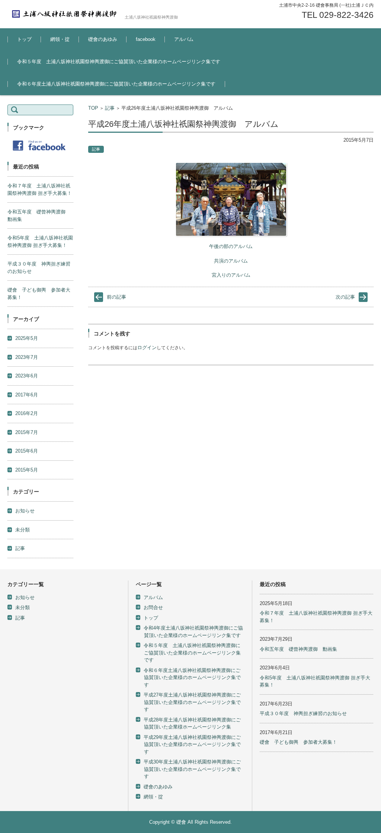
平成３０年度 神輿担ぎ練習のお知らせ (303, 713)
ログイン (147, 347)
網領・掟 (60, 39)
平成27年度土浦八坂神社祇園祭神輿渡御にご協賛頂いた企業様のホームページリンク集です (192, 702)
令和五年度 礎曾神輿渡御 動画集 (298, 649)
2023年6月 (26, 376)
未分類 (22, 530)
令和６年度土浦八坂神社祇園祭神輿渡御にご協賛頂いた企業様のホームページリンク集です (116, 84)
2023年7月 (26, 357)
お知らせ (25, 511)
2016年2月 (26, 413)
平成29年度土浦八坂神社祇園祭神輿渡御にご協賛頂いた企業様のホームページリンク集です (192, 744)
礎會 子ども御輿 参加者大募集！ (298, 742)
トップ (24, 39)
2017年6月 (26, 395)
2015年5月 (26, 470)
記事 (110, 108)
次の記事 (345, 297)
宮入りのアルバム (231, 275)
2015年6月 (26, 451)
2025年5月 (26, 338)
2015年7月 (26, 432)
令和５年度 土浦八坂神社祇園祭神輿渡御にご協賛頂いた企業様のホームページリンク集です (118, 61)
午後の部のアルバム (231, 246)
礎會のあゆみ (102, 39)
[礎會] (63, 14)
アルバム (183, 39)
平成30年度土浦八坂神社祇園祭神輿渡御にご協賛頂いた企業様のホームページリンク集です (192, 769)
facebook (146, 39)
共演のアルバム (231, 261)
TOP (93, 108)
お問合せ (153, 607)
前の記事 (116, 297)
